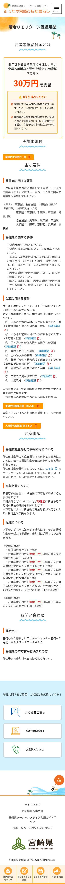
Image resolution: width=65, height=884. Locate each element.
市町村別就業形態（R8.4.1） (20, 405)
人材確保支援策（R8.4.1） (19, 425)
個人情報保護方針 (32, 811)
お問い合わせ (35, 749)
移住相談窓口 (35, 731)
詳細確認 (30, 338)
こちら (49, 468)
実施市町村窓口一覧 (16, 157)
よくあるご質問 (35, 712)
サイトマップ (32, 805)
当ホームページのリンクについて (32, 828)
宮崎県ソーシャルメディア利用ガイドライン (32, 819)
